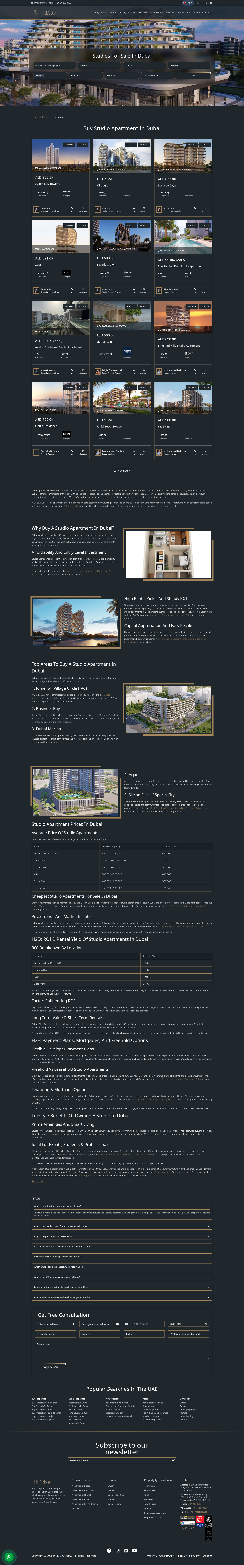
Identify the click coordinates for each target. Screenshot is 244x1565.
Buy (97, 12)
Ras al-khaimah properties (155, 1413)
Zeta (38, 265)
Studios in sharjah (114, 1413)
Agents (180, 12)
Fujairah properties (152, 1419)
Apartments (149, 1486)
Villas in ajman (113, 1409)
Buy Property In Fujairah (43, 1419)
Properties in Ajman (80, 1499)
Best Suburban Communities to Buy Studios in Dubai (175, 808)
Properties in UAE (152, 1517)
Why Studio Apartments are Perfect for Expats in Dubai (125, 1154)
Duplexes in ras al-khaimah (119, 1416)
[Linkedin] (126, 1550)
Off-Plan (112, 12)
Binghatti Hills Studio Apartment (179, 345)
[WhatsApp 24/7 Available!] (9, 1557)
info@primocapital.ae (197, 1511)
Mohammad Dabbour (175, 370)
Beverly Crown (106, 264)
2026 (34, 574)
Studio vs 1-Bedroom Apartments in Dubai (170, 615)
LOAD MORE (123, 471)
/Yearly (179, 260)
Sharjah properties (151, 1416)
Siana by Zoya (167, 185)
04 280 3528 (195, 1504)
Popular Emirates (81, 1480)
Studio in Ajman (162, 1172)
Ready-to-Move (127, 12)
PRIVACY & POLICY (189, 1556)
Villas (146, 1495)
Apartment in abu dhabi (117, 1402)
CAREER (207, 1556)
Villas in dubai (75, 1409)
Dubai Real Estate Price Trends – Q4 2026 (182, 926)
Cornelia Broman (50, 451)
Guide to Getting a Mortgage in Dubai (159, 1099)
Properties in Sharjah (81, 1495)
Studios (147, 1508)
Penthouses (149, 1490)
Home (36, 117)
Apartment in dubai (78, 1402)
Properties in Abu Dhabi (82, 1490)
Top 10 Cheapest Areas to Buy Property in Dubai (90, 571)
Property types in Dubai (158, 1480)
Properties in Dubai (80, 1486)
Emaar (183, 1402)
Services (170, 12)
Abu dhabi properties (153, 1402)
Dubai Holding (114, 1504)
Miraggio (102, 185)
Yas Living (164, 426)
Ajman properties (151, 1406)
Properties (143, 12)
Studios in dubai (76, 1416)
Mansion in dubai (77, 1423)
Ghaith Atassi (171, 289)
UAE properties (85, 1175)
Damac (183, 1406)
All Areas (75, 1508)
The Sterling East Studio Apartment (180, 266)
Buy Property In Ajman (42, 1406)
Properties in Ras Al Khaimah (85, 1504)
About (197, 12)
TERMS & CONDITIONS (161, 1556)
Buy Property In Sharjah (43, 1416)
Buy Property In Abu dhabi (44, 1402)
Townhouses (150, 1504)
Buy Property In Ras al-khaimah (46, 1413)
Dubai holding (186, 1416)
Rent (103, 12)
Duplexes (148, 1499)
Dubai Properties (116, 1495)
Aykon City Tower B (47, 184)
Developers (157, 12)
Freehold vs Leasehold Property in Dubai (181, 1079)
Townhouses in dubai (79, 1413)
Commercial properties (155, 1513)
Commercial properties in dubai (121, 1406)
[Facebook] (109, 1550)
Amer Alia (46, 208)
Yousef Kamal (48, 370)
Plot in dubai (75, 1419)
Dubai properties (72, 506)
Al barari (184, 1419)
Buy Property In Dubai (42, 1409)
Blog (189, 12)
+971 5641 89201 (199, 1508)
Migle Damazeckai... (112, 370)
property (47, 117)
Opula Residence (46, 426)
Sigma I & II (104, 342)
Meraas (183, 1413)
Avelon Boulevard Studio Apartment (58, 347)
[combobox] (127, 1324)
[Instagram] (117, 1550)
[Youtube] (134, 1550)
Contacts (207, 12)
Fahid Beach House (109, 426)
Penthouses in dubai (78, 1406)
